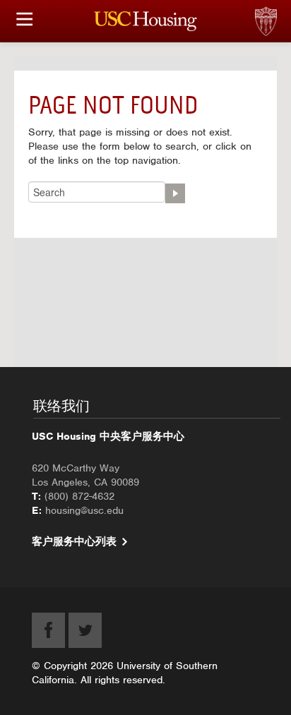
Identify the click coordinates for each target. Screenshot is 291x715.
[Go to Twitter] (85, 630)
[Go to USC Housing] (146, 21)
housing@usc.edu (84, 510)
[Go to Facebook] (48, 630)
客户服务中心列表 (74, 541)
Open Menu (24, 19)
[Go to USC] (287, 7)
